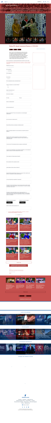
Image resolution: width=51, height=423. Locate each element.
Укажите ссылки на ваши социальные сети (12, 205)
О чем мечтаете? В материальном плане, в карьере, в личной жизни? (16, 144)
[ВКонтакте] (11, 49)
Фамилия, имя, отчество (10, 65)
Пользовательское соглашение (18, 401)
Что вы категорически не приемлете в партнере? (13, 179)
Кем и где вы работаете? (10, 107)
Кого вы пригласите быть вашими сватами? (12, 161)
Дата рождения (8, 69)
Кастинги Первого (28, 400)
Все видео (33, 400)
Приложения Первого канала (20, 400)
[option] (9, 40)
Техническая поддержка (33, 401)
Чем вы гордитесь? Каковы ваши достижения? (13, 156)
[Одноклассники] (15, 49)
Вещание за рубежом (26, 404)
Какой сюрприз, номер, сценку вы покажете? (13, 167)
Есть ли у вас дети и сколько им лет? (11, 119)
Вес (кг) (20, 97)
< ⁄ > (18, 49)
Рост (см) (7, 97)
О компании (20, 399)
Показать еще (19, 262)
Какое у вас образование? (10, 101)
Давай (11, 5)
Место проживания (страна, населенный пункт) (13, 80)
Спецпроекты (24, 399)
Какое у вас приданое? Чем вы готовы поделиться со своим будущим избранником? (16, 113)
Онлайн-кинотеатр (30, 399)
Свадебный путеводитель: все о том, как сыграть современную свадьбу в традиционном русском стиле (19, 265)
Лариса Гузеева (11, 270)
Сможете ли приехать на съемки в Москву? (12, 84)
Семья (10, 273)
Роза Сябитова (15, 270)
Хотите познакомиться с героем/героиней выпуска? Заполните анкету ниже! (17, 60)
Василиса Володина (20, 270)
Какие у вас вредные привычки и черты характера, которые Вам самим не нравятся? (17, 131)
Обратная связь (26, 401)
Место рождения (9, 73)
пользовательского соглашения (12, 212)
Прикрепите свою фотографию (11, 200)
